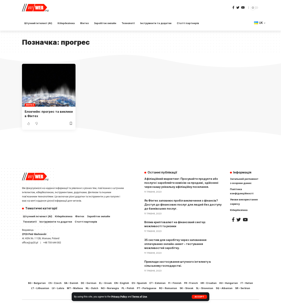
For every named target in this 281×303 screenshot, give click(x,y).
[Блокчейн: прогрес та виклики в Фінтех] (49, 85)
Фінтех (30, 105)
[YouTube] (243, 7)
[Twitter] (237, 7)
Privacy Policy (119, 296)
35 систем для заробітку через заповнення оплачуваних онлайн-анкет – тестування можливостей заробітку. (175, 244)
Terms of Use (139, 296)
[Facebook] (233, 7)
